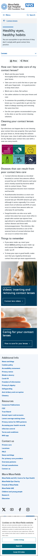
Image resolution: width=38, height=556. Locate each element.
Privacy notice (7, 372)
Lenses (4, 53)
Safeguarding (7, 389)
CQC (3, 408)
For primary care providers (12, 458)
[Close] (35, 519)
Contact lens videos (13, 301)
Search (32, 15)
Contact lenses (12, 21)
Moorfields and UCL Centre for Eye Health (18, 478)
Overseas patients (9, 462)
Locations (5, 448)
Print (15, 61)
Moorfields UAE (8, 488)
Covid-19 (5, 379)
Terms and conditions (10, 432)
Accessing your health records (13, 425)
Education (6, 498)
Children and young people (12, 492)
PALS (4, 452)
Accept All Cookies (19, 552)
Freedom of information (11, 382)
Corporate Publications (11, 405)
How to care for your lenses (16, 343)
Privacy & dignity (8, 385)
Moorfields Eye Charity (11, 481)
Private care (7, 445)
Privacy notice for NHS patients (14, 422)
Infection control (8, 429)
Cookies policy (7, 365)
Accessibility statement (11, 368)
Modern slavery (8, 375)
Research (5, 495)
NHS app (5, 436)
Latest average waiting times (13, 418)
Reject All (19, 546)
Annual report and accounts (12, 415)
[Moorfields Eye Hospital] (17, 9)
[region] (19, 536)
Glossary (5, 396)
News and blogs (8, 362)
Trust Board (6, 412)
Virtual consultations (10, 465)
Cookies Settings (19, 540)
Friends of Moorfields (10, 485)
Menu (8, 15)
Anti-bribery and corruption (13, 392)
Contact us (6, 469)
